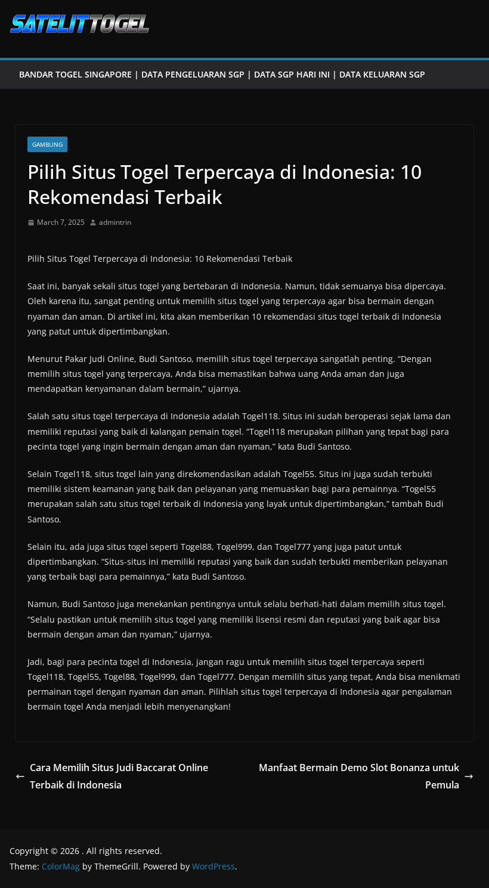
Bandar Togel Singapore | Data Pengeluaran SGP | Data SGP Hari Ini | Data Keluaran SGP (222, 74)
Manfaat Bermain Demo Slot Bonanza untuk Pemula (359, 776)
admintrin (115, 222)
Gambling (47, 144)
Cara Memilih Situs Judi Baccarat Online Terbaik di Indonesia (119, 776)
